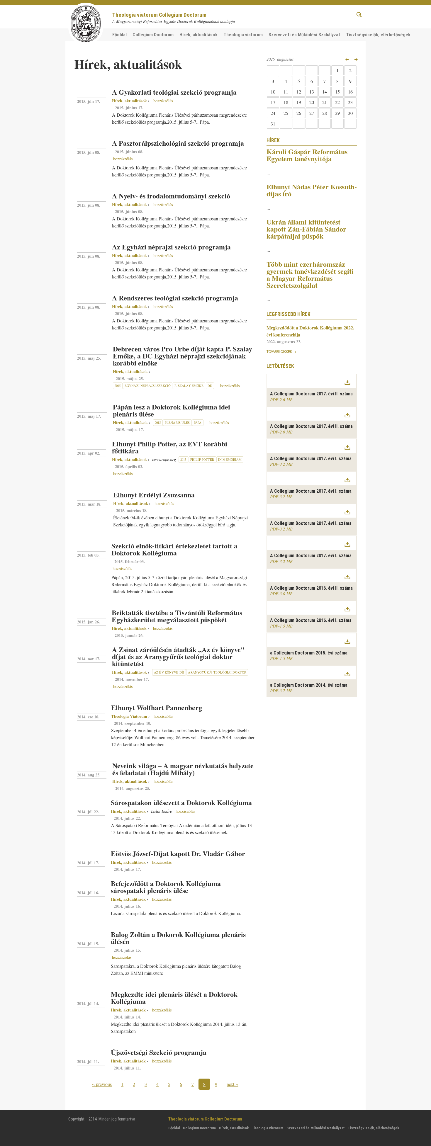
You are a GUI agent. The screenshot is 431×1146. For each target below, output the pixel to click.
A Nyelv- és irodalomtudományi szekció (171, 196)
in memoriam (230, 460)
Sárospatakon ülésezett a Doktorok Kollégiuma (181, 802)
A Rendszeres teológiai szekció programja (175, 298)
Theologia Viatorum (129, 716)
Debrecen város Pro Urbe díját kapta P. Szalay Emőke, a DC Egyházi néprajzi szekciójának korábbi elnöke (182, 356)
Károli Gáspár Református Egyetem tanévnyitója (307, 155)
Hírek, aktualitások (129, 101)
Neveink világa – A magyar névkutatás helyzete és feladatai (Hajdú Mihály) (183, 769)
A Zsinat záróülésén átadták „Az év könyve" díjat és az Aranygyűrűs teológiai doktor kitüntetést (178, 656)
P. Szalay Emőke (188, 386)
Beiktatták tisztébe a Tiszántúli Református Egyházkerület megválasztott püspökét (177, 616)
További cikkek (279, 351)
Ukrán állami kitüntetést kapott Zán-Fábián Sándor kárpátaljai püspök (306, 229)
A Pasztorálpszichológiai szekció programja (178, 143)
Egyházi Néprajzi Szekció (148, 386)
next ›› (232, 1084)
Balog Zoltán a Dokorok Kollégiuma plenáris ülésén (178, 937)
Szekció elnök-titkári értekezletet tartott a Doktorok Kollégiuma (174, 549)
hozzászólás (162, 100)
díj (210, 386)
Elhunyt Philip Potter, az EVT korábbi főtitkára (169, 447)
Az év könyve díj (169, 672)
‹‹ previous (102, 1084)
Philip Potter (202, 460)
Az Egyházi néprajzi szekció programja (171, 247)
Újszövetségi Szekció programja (158, 1052)
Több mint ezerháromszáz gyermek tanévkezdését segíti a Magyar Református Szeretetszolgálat (310, 274)
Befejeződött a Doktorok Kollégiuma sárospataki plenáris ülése (166, 886)
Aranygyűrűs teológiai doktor (217, 672)
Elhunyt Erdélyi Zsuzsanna (154, 494)
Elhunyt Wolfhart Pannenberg (156, 707)
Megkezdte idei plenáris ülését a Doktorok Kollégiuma (174, 997)
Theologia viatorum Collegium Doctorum (159, 14)
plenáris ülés (177, 423)
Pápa (198, 423)
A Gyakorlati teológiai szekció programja (174, 92)
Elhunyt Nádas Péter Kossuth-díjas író (312, 190)
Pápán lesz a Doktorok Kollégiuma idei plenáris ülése (171, 410)
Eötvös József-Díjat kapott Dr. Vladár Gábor (178, 853)
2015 (118, 386)
